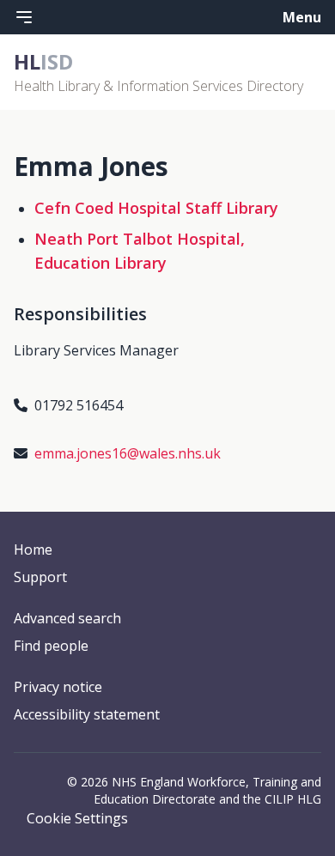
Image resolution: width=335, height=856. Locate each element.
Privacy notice (58, 686)
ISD (43, 61)
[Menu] (24, 17)
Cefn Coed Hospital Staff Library (156, 207)
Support (40, 577)
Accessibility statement (87, 714)
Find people (51, 645)
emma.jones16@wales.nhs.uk (127, 453)
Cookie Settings (77, 818)
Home (33, 549)
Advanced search (67, 618)
